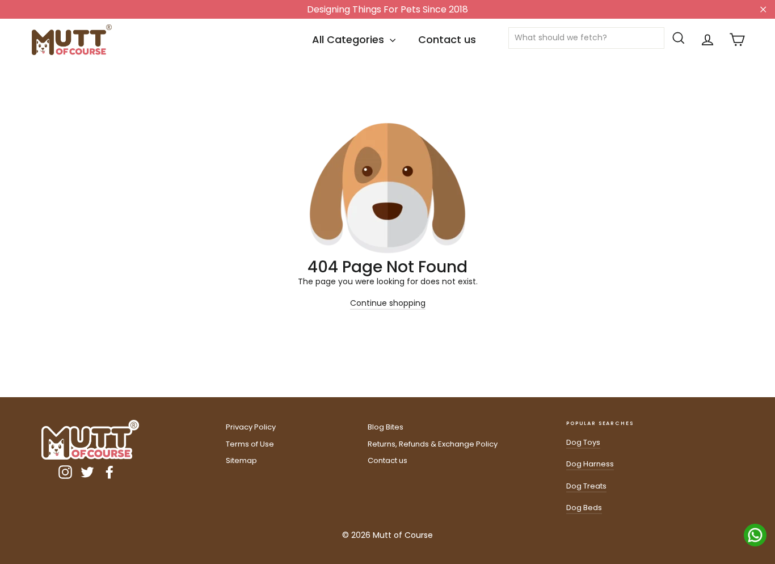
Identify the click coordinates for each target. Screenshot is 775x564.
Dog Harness (590, 463)
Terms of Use (250, 444)
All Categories (349, 39)
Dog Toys (583, 442)
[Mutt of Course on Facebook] (109, 472)
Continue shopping (388, 303)
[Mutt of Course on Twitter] (87, 472)
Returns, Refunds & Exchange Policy (433, 444)
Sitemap (241, 460)
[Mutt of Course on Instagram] (65, 472)
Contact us (447, 39)
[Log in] (707, 39)
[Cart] (737, 39)
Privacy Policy (251, 427)
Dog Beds (584, 507)
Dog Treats (586, 486)
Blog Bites (385, 427)
